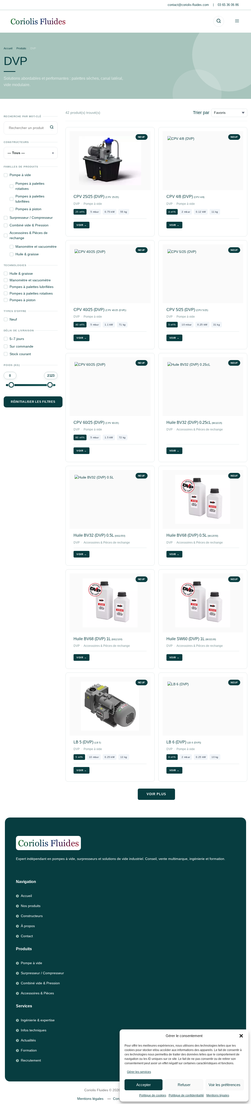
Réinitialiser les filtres (33, 401)
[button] (241, 1035)
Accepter (143, 1085)
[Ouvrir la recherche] (218, 21)
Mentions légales (217, 1095)
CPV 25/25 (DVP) (96, 197)
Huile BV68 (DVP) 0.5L (192, 535)
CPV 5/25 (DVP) (187, 310)
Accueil (8, 48)
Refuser (184, 1085)
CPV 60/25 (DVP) (96, 422)
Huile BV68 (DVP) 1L (98, 639)
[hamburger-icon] (236, 21)
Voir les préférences (224, 1085)
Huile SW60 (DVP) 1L (191, 639)
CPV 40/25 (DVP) (100, 310)
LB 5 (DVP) (87, 742)
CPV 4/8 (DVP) (185, 197)
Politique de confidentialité (186, 1095)
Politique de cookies (152, 1095)
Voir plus (156, 794)
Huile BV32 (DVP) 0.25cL (194, 422)
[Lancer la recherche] (52, 128)
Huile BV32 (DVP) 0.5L (99, 535)
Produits (21, 48)
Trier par (201, 112)
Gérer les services (139, 1072)
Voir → (81, 225)
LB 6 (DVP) (183, 742)
